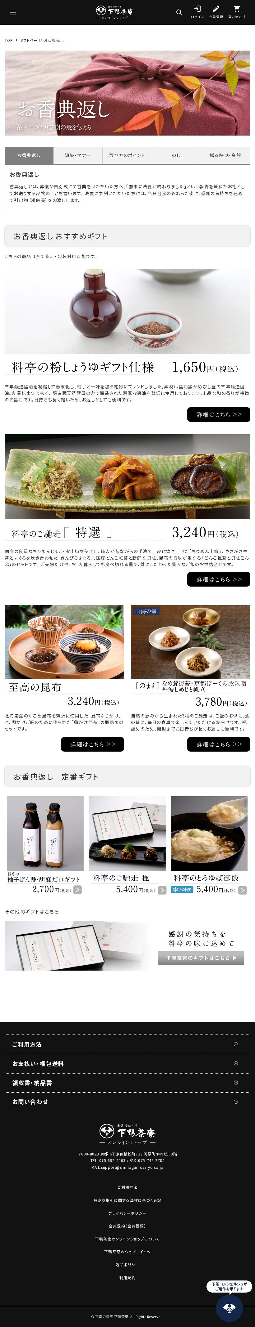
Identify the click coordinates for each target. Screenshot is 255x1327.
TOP (9, 40)
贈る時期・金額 (225, 155)
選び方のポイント (127, 155)
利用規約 (127, 1277)
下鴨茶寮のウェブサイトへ (127, 1251)
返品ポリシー (127, 1264)
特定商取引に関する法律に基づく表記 (127, 1200)
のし (176, 155)
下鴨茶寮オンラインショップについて (127, 1238)
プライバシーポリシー (127, 1213)
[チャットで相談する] (229, 1308)
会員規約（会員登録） (127, 1225)
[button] (13, 12)
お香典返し (29, 155)
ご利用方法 (128, 1187)
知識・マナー (78, 155)
